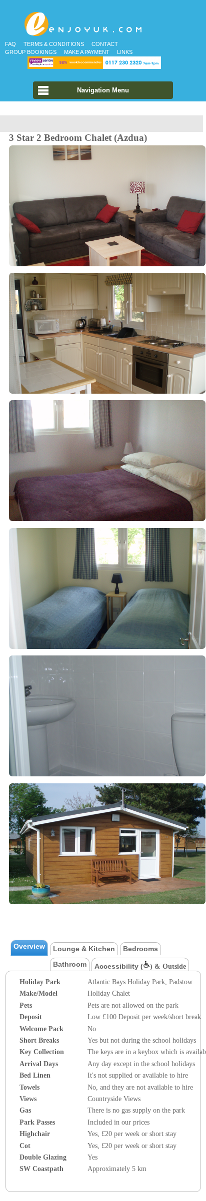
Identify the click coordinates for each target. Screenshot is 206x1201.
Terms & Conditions (54, 44)
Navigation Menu (103, 90)
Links (124, 52)
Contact (105, 44)
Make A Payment (87, 52)
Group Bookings (30, 52)
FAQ (10, 44)
